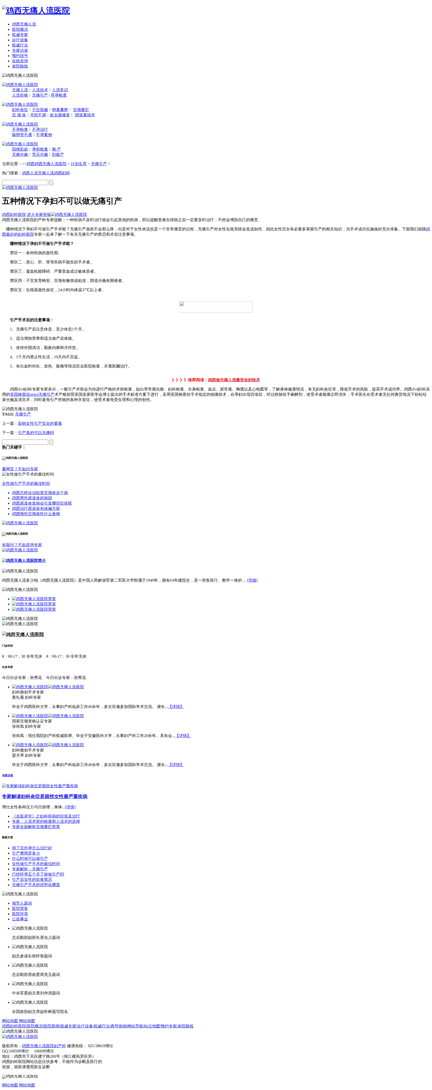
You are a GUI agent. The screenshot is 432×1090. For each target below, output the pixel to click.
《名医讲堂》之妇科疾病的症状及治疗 (46, 816)
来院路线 (20, 66)
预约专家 (169, 1026)
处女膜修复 (60, 115)
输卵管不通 (22, 135)
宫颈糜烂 (81, 110)
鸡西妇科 (62, 173)
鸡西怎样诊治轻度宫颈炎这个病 (40, 493)
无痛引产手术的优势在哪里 (36, 885)
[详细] (252, 580)
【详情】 (176, 706)
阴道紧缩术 (85, 115)
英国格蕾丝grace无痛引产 (32, 394)
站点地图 (152, 1026)
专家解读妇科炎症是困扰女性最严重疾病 (45, 796)
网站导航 (135, 1026)
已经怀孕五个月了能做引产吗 (38, 874)
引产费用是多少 (26, 853)
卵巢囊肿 (60, 110)
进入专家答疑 (39, 214)
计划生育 (79, 164)
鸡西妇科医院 (14, 214)
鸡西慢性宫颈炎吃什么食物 (36, 514)
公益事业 (20, 919)
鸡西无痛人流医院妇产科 (44, 1046)
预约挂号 (20, 56)
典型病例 (118, 1026)
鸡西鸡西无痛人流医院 (46, 164)
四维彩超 (20, 149)
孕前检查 (40, 149)
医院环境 (20, 914)
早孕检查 (59, 95)
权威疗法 (20, 45)
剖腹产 (58, 154)
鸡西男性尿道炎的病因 (32, 498)
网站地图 (10, 1021)
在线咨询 (20, 61)
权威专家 (20, 35)
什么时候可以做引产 (30, 858)
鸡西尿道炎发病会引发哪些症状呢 (42, 503)
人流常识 (60, 90)
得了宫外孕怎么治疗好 (32, 848)
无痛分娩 (20, 154)
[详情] (70, 807)
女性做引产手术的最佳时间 (26, 483)
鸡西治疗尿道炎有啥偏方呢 (36, 508)
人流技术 (40, 90)
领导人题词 (22, 903)
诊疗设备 (20, 40)
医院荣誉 (20, 908)
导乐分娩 (40, 154)
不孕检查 (20, 129)
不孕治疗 (40, 129)
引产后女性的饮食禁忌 (32, 879)
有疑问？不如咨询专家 (22, 545)
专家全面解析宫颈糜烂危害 (36, 827)
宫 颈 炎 (19, 115)
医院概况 (20, 29)
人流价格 (20, 95)
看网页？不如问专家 (20, 469)
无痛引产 (40, 95)
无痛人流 (20, 90)
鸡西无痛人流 (24, 24)
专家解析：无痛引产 (30, 869)
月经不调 (38, 115)
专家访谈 (20, 50)
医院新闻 (52, 1026)
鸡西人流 (30, 173)
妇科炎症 (20, 110)
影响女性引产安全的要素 (40, 423)
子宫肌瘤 (40, 110)
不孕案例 (44, 135)
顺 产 (56, 149)
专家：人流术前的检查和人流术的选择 (46, 821)
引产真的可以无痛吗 (36, 433)
